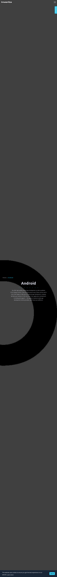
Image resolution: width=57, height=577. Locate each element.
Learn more (10, 575)
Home (5, 277)
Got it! (52, 573)
